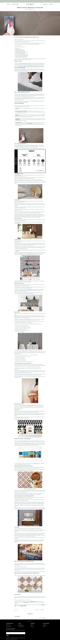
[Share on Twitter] (37, 609)
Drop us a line (25, 602)
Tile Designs (20, 624)
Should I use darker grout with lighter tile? (21, 55)
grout (20, 66)
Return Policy (8, 637)
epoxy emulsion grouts (30, 405)
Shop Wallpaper (15, 4)
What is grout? (17, 48)
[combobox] (18, 1)
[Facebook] (28, 621)
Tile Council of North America (25, 63)
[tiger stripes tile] (30, 584)
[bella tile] (30, 552)
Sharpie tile (43, 508)
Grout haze (16, 529)
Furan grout (36, 411)
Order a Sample (20, 626)
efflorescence (30, 290)
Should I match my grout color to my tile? (21, 54)
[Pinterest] (31, 621)
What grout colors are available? (20, 53)
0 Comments (42, 609)
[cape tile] (30, 487)
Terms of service (17, 637)
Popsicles (39, 508)
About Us (51, 4)
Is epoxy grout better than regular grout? (21, 52)
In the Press (32, 626)
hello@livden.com (9, 626)
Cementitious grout (17, 175)
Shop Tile (8, 4)
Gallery (31, 493)
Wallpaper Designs (21, 625)
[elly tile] (30, 191)
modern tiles (32, 601)
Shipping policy (22, 637)
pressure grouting (26, 97)
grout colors (28, 443)
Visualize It (45, 4)
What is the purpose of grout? (19, 49)
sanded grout (24, 201)
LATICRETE (35, 463)
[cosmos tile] (30, 429)
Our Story (32, 624)
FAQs (31, 625)
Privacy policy (13, 637)
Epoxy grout (16, 315)
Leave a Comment (42, 617)
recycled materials (23, 605)
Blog (43, 626)
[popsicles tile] (30, 518)
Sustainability (45, 625)
